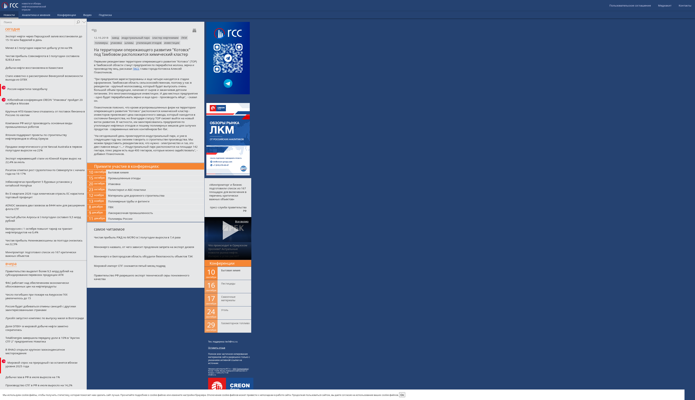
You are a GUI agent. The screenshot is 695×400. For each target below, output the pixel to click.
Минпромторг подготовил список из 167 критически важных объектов (40, 254)
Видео (87, 15)
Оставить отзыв (216, 347)
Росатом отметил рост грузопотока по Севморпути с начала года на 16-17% (45, 171)
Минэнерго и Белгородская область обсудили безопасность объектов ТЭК (143, 256)
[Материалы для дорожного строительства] (155, 196)
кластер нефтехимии (165, 37)
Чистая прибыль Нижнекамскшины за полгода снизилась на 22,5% (44, 242)
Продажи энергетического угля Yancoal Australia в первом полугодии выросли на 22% (43, 148)
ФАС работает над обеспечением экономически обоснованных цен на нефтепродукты (37, 284)
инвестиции (171, 43)
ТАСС (136, 68)
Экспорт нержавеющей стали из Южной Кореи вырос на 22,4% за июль (43, 160)
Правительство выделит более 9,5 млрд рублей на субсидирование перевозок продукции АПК (39, 273)
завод (115, 37)
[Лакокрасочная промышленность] (155, 213)
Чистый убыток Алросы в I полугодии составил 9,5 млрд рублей (43, 218)
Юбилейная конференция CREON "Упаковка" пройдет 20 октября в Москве (44, 101)
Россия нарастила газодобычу (27, 89)
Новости (9, 15)
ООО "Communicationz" (241, 369)
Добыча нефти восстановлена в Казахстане (34, 68)
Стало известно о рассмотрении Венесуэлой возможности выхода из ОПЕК (44, 77)
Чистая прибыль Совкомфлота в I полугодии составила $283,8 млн (42, 57)
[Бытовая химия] (155, 172)
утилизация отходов (148, 43)
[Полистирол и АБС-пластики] (155, 190)
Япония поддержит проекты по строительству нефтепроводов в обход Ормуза (36, 136)
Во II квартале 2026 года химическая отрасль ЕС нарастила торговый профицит (44, 195)
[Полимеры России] (155, 219)
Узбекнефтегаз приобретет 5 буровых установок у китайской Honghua (38, 183)
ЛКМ (184, 37)
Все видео (241, 221)
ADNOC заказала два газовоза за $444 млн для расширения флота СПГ (45, 207)
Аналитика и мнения (36, 15)
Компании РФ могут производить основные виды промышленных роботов (38, 125)
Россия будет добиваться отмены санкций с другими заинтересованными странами (40, 308)
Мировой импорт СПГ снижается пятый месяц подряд (129, 266)
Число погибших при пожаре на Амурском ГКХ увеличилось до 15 (36, 296)
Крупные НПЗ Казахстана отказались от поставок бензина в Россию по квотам (45, 113)
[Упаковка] (155, 184)
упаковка (116, 43)
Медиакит (664, 5)
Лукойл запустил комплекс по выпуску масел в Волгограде (44, 318)
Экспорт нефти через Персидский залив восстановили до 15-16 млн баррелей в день (43, 38)
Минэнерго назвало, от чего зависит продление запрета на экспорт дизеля (144, 247)
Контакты (685, 5)
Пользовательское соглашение (630, 5)
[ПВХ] (155, 207)
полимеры (101, 43)
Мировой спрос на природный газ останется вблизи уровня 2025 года (41, 364)
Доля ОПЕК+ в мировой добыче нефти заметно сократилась (36, 328)
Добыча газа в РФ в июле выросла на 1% (32, 377)
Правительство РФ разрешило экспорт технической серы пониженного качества (141, 277)
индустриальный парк (136, 37)
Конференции (66, 15)
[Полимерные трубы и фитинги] (155, 201)
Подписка (105, 15)
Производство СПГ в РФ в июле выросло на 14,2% (38, 385)
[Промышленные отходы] (155, 178)
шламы (129, 43)
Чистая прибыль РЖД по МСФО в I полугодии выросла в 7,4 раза (137, 237)
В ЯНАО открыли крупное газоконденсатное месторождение (35, 351)
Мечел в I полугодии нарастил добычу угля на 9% (38, 48)
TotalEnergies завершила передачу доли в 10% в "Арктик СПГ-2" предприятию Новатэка (42, 339)
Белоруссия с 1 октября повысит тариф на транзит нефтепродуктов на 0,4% (38, 230)
